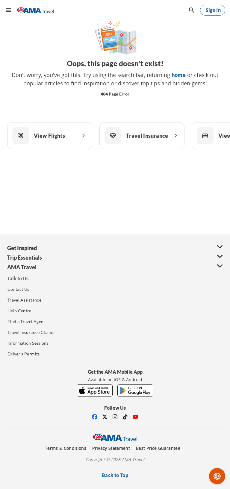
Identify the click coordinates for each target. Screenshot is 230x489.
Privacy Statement (111, 448)
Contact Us (18, 289)
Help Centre (19, 310)
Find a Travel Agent (26, 321)
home (179, 75)
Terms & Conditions (65, 448)
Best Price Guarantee (158, 448)
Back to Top (115, 475)
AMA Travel (22, 267)
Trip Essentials (24, 257)
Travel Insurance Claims (30, 332)
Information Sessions (28, 343)
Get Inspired (22, 248)
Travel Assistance (24, 299)
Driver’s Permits (23, 353)
